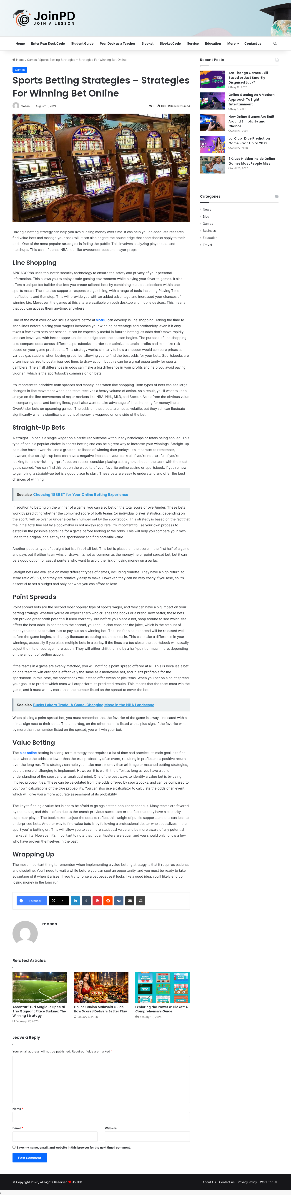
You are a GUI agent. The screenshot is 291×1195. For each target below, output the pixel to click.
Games (32, 59)
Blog (206, 216)
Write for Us (268, 1182)
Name (18, 1109)
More (231, 43)
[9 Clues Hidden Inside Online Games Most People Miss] (212, 164)
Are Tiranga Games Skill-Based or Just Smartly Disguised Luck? (249, 78)
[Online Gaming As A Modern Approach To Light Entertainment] (212, 101)
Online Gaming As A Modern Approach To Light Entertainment (251, 99)
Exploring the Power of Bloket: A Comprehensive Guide (161, 1009)
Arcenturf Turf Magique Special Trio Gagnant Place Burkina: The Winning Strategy (39, 1011)
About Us (209, 1182)
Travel (207, 245)
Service (193, 43)
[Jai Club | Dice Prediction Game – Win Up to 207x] (212, 144)
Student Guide (82, 43)
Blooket (147, 43)
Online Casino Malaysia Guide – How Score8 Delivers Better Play (100, 1009)
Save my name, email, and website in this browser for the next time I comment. (73, 1147)
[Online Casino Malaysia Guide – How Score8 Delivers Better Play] (101, 987)
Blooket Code (170, 43)
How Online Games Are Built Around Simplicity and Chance (251, 121)
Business (209, 230)
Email (18, 1128)
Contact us (252, 43)
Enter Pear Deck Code (48, 43)
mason (25, 106)
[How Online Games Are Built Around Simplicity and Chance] (212, 122)
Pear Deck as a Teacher (117, 43)
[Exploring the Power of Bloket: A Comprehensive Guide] (162, 987)
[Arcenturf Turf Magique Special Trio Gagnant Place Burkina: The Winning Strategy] (40, 987)
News (207, 209)
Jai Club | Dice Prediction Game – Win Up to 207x (249, 140)
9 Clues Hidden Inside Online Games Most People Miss (251, 161)
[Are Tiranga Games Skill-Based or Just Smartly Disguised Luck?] (212, 79)
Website (111, 1128)
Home (20, 43)
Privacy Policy (247, 1182)
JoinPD (77, 1182)
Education (213, 43)
